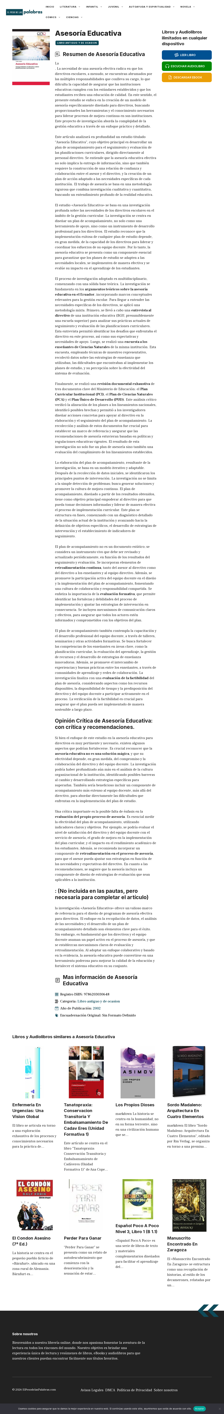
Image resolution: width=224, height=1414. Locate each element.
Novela (185, 6)
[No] (219, 1408)
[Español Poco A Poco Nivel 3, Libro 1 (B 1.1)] (138, 1216)
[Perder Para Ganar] (86, 1229)
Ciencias (72, 17)
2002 (97, 1008)
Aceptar (199, 1408)
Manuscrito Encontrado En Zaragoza (182, 1244)
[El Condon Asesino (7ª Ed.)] (34, 1229)
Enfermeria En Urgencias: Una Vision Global (28, 1110)
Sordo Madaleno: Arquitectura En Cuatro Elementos (185, 1110)
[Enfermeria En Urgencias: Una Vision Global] (34, 1096)
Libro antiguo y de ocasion (77, 43)
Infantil (92, 6)
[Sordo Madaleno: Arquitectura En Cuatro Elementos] (189, 1096)
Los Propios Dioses (134, 1104)
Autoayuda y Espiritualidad (150, 6)
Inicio (50, 6)
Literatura (68, 6)
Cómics (51, 17)
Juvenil (113, 6)
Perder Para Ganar (83, 1238)
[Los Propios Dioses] (138, 1096)
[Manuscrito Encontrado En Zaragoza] (189, 1229)
